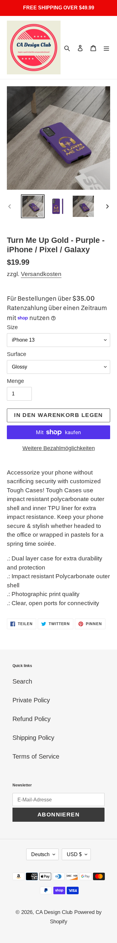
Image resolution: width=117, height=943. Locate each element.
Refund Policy (31, 718)
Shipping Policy (33, 737)
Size (12, 327)
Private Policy (31, 700)
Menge (15, 381)
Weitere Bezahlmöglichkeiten (58, 448)
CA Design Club (54, 912)
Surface (16, 354)
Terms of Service (35, 756)
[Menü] (106, 47)
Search (22, 681)
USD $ (74, 854)
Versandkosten (41, 274)
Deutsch (40, 854)
